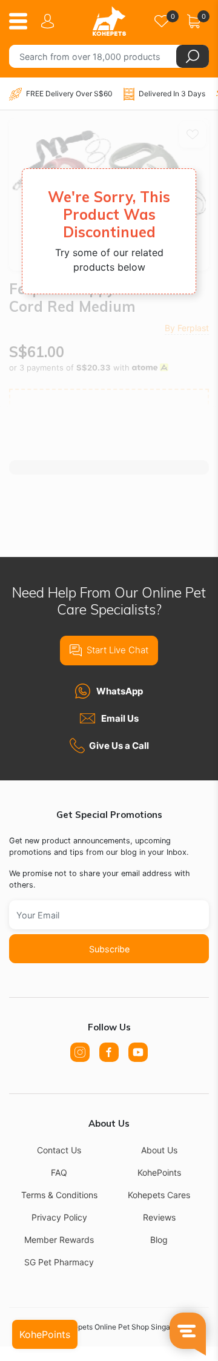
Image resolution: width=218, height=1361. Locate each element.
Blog (159, 1239)
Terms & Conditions (59, 1195)
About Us (159, 1150)
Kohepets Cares (159, 1195)
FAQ (59, 1172)
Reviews (159, 1217)
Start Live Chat (117, 650)
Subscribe (109, 949)
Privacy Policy (59, 1217)
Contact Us (59, 1150)
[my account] (49, 21)
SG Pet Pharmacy (59, 1262)
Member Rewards (59, 1239)
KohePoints (159, 1172)
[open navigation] (22, 21)
